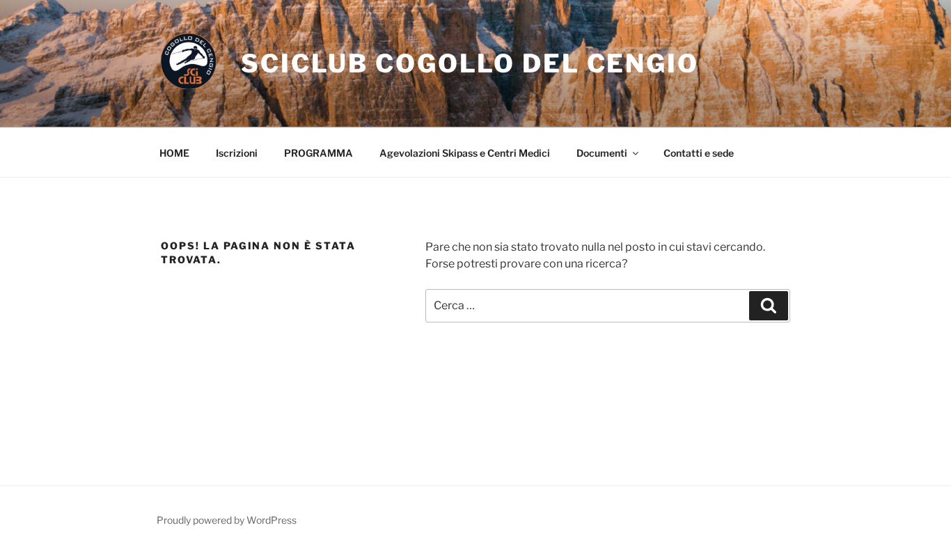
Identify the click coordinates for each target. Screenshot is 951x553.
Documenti (601, 153)
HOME (174, 153)
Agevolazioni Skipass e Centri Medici (464, 153)
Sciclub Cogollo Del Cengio (470, 63)
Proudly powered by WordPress (227, 520)
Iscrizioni (237, 153)
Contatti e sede (698, 153)
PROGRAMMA (318, 153)
